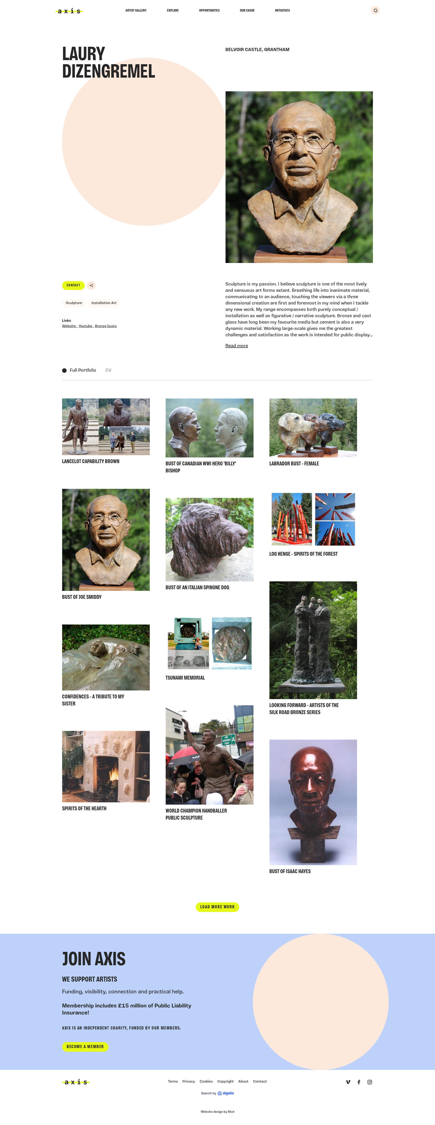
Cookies (206, 1081)
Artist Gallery (136, 10)
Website (69, 326)
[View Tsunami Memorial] (209, 649)
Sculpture (74, 303)
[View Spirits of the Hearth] (106, 772)
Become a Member (85, 1047)
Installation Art (104, 303)
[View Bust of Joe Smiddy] (106, 546)
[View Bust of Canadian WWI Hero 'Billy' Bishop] (209, 437)
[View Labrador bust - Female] (313, 433)
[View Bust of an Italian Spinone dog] (209, 545)
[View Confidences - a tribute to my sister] (106, 666)
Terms (173, 1081)
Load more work (217, 907)
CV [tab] (108, 370)
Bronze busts (106, 326)
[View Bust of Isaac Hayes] (313, 808)
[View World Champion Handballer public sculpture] (209, 764)
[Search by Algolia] (217, 1093)
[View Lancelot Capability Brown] (106, 432)
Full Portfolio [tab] (83, 370)
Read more (236, 346)
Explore (173, 10)
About (243, 1081)
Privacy (188, 1081)
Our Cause (247, 10)
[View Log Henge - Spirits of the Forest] (313, 525)
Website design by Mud (217, 1112)
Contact (73, 285)
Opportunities (209, 10)
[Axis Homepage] (69, 10)
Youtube (86, 326)
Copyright (225, 1081)
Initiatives (282, 10)
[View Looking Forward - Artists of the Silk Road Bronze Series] (313, 649)
